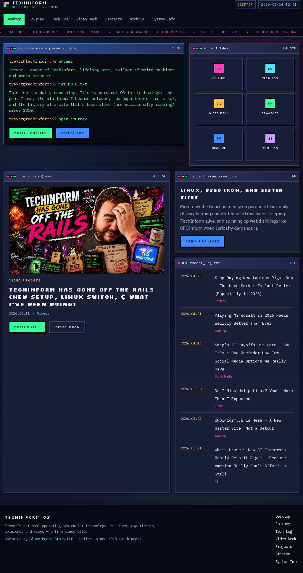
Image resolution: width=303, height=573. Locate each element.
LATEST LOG (72, 133)
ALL (293, 262)
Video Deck (86, 19)
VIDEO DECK (67, 327)
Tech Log (60, 19)
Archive (137, 19)
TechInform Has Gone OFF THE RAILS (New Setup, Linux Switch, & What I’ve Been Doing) (81, 297)
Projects (113, 19)
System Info (163, 19)
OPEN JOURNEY (30, 133)
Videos (43, 313)
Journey (36, 19)
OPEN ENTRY (27, 327)
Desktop (14, 19)
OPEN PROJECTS (202, 241)
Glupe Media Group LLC (51, 538)
